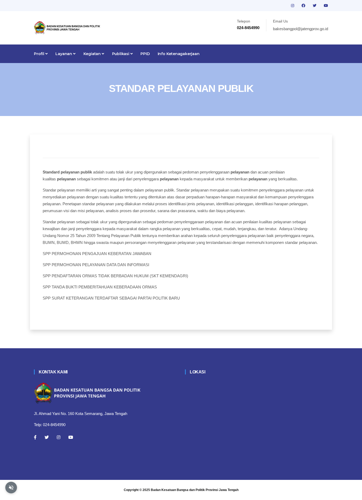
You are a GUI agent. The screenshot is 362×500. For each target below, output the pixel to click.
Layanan (64, 53)
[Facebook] (35, 437)
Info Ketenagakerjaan (179, 53)
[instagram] (293, 5)
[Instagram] (58, 437)
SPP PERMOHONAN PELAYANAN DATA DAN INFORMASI (96, 264)
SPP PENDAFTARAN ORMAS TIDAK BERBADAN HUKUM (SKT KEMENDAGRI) (115, 276)
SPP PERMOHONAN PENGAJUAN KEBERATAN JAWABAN (97, 253)
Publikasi (121, 53)
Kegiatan (92, 53)
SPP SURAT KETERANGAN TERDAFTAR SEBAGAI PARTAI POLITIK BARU (111, 298)
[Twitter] (46, 437)
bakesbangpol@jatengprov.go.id (300, 28)
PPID (144, 53)
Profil (39, 53)
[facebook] (304, 5)
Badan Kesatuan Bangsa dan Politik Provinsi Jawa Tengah (195, 490)
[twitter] (315, 5)
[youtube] (326, 5)
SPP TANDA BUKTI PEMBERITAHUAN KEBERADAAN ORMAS (100, 287)
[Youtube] (71, 437)
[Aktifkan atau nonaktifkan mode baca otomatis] (11, 487)
